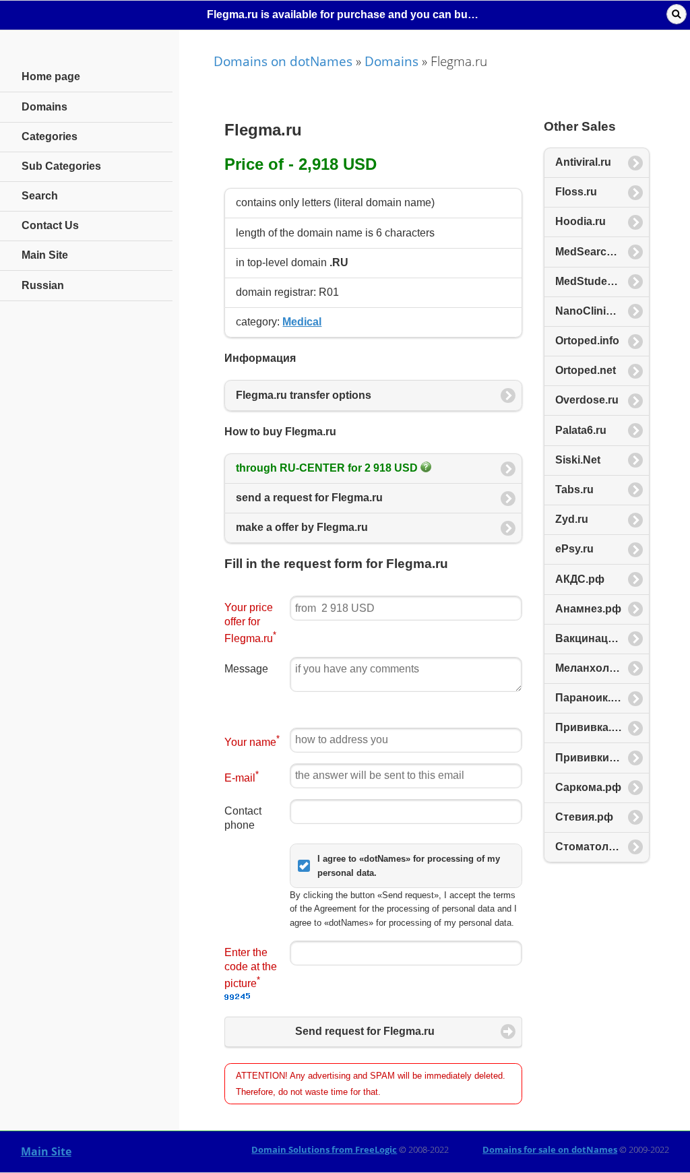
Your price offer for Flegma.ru (250, 623)
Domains (391, 61)
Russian (43, 285)
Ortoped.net (585, 370)
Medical (301, 321)
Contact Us (50, 225)
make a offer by (302, 527)
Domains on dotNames (283, 61)
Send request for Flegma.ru (365, 1031)
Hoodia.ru (580, 221)
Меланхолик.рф (597, 668)
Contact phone (242, 818)
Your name (252, 741)
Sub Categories (61, 166)
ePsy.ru (574, 548)
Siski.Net (577, 460)
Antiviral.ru (583, 162)
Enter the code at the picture (250, 968)
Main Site (46, 1151)
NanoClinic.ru (590, 311)
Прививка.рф (591, 727)
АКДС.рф (579, 579)
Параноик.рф (591, 697)
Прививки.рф (591, 757)
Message (246, 668)
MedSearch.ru (591, 251)
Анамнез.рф (588, 608)
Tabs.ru (574, 489)
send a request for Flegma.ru (309, 497)
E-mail (241, 776)
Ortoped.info (587, 340)
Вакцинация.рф (597, 638)
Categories (49, 136)
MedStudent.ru (593, 281)
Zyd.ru (571, 519)
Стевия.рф (584, 817)
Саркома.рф (588, 787)
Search (40, 195)
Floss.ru (576, 191)
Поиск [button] (676, 14)
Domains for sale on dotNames (549, 1149)
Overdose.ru (587, 400)
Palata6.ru (580, 430)
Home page (51, 76)
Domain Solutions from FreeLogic (324, 1149)
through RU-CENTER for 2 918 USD (328, 468)
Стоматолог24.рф (602, 846)
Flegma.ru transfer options (303, 395)
